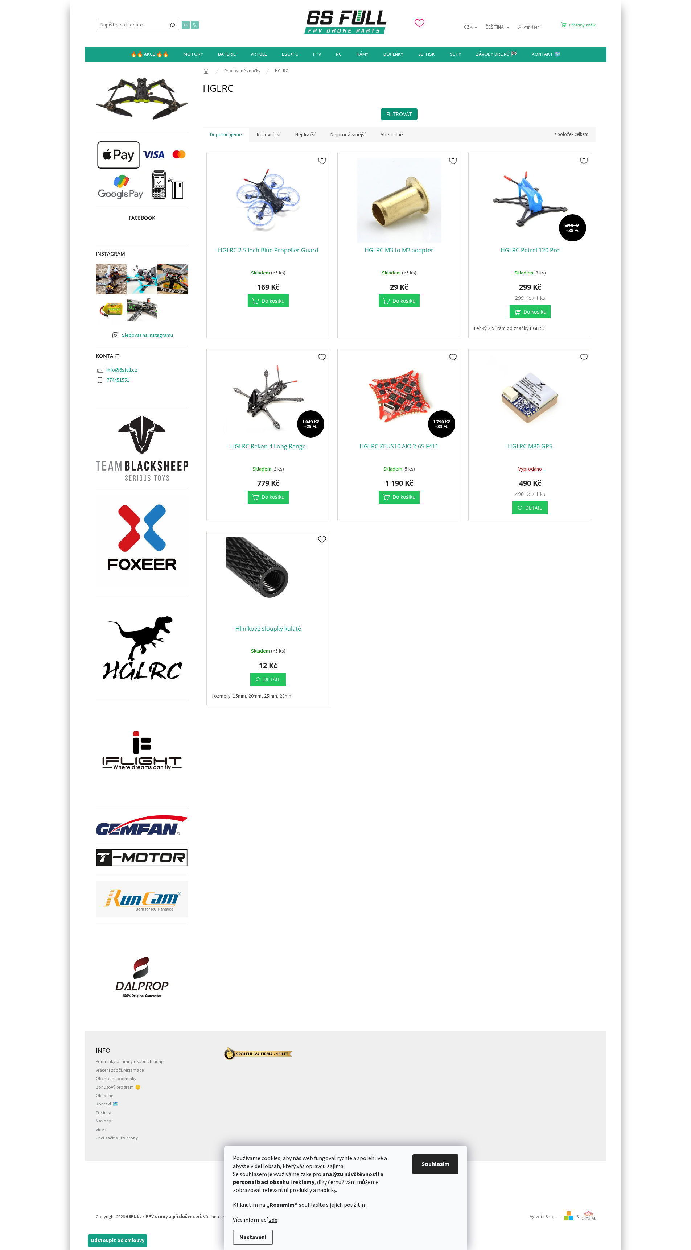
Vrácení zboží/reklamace (120, 1070)
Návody (103, 1121)
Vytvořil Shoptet (545, 1216)
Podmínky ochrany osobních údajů (130, 1061)
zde (273, 1220)
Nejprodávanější (348, 134)
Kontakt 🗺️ (107, 1104)
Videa (101, 1129)
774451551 (118, 380)
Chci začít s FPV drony (117, 1138)
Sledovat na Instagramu (147, 335)
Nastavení (252, 1237)
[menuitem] (149, 54)
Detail (533, 507)
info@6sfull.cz (122, 370)
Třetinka (103, 1112)
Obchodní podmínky (116, 1078)
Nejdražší (305, 134)
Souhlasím (435, 1164)
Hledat (172, 25)
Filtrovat (399, 114)
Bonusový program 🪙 (118, 1087)
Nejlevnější (268, 134)
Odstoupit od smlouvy (117, 1240)
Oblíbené (104, 1095)
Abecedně (392, 134)
